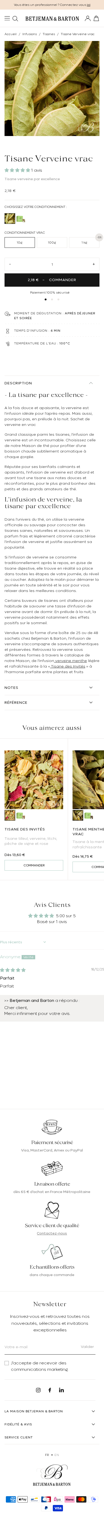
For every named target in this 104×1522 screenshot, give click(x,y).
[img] (13, 970)
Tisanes (49, 34)
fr (47, 1455)
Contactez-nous (52, 1233)
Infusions (29, 34)
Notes (11, 687)
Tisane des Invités (67, 666)
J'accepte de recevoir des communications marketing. (40, 1366)
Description (18, 383)
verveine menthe (70, 661)
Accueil (11, 34)
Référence (16, 702)
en (56, 1455)
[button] (18, 170)
